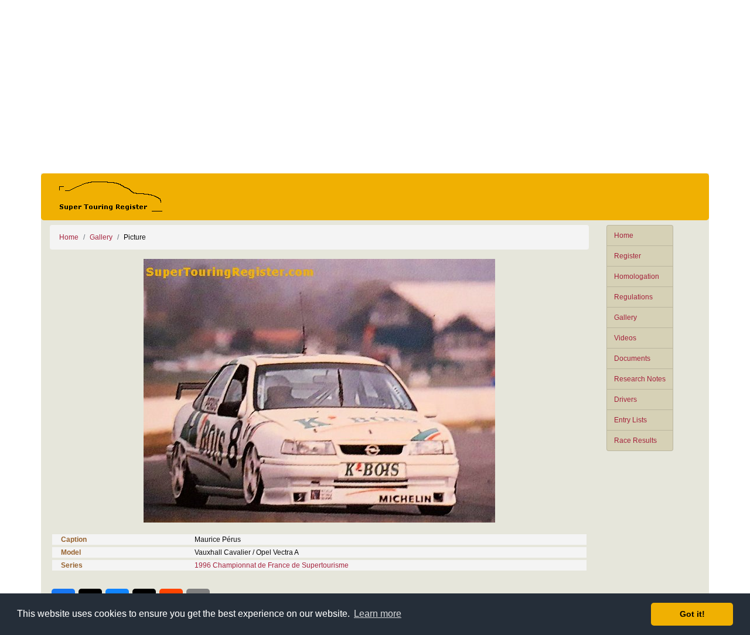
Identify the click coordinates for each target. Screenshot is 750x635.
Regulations (633, 297)
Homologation (636, 276)
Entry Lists (630, 420)
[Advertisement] (375, 87)
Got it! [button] (692, 614)
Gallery (625, 317)
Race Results (635, 440)
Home (623, 235)
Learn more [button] (377, 614)
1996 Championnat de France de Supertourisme (272, 565)
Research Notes (640, 379)
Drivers (625, 399)
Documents (632, 358)
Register (627, 256)
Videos (625, 338)
